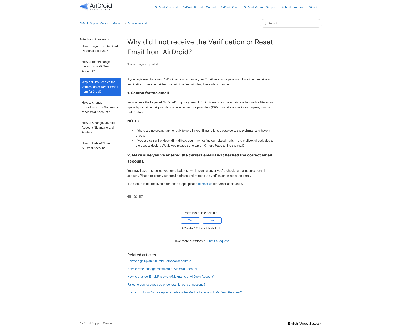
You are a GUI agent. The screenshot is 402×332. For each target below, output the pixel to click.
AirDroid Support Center (94, 23)
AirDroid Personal (166, 7)
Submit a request (293, 7)
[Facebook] (129, 196)
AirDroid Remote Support (260, 7)
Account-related (137, 23)
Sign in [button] (313, 7)
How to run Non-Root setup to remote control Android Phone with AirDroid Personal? (184, 292)
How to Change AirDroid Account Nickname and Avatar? (98, 127)
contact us (205, 184)
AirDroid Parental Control (199, 7)
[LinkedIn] (141, 196)
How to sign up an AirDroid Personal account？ (100, 48)
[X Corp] (135, 196)
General (118, 23)
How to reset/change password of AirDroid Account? (96, 66)
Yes (190, 220)
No (212, 220)
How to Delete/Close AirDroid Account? (96, 145)
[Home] (96, 9)
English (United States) (304, 323)
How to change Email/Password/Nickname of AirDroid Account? (100, 107)
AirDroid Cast (229, 7)
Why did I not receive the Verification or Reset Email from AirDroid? (100, 86)
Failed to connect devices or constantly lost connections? (166, 284)
